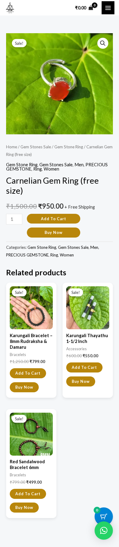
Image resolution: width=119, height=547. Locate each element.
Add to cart (53, 218)
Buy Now (54, 232)
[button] (102, 43)
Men (79, 164)
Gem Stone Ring (68, 146)
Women (51, 168)
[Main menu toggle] (108, 7)
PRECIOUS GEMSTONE (27, 254)
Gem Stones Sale (35, 146)
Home (11, 146)
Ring (37, 168)
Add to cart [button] (28, 373)
